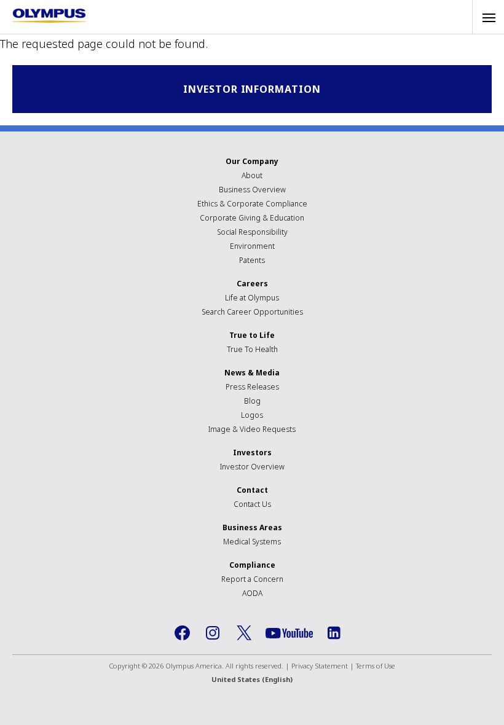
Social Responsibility (252, 232)
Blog (252, 401)
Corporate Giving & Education (252, 218)
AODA (252, 593)
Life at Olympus (252, 297)
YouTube (289, 633)
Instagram (213, 633)
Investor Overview (252, 466)
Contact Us (252, 504)
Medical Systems (252, 541)
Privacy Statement (319, 665)
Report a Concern (252, 579)
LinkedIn (334, 633)
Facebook (182, 633)
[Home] (49, 16)
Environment (252, 246)
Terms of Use (375, 665)
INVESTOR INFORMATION (252, 89)
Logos (252, 415)
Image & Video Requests (252, 429)
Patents (252, 260)
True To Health (252, 349)
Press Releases (252, 387)
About (252, 175)
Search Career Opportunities (252, 312)
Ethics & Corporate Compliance (252, 203)
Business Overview (252, 189)
